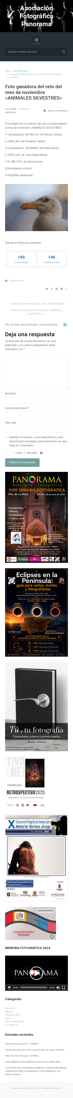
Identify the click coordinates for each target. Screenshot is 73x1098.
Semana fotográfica (14, 1021)
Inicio (7, 71)
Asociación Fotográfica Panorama (36, 16)
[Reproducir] (9, 987)
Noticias (9, 1011)
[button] (36, 973)
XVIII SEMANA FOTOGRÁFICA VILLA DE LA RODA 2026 (32, 1062)
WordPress (56, 1088)
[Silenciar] (58, 987)
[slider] (34, 987)
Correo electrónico (17, 408)
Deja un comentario (58, 110)
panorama (10, 112)
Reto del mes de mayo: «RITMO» (22, 1055)
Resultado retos (20, 71)
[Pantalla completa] (63, 987)
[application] (36, 973)
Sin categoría (11, 1025)
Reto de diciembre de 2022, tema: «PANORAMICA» (38, 303)
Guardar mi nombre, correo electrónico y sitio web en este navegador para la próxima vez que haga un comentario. (38, 441)
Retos (7, 1018)
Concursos (10, 1008)
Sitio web (10, 422)
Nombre (10, 393)
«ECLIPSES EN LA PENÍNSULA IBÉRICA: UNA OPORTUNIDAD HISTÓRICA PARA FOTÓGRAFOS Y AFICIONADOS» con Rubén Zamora (36, 1071)
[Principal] (36, 39)
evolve (14, 1088)
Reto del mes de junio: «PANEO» (22, 1043)
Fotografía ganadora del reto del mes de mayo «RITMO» (35, 1050)
